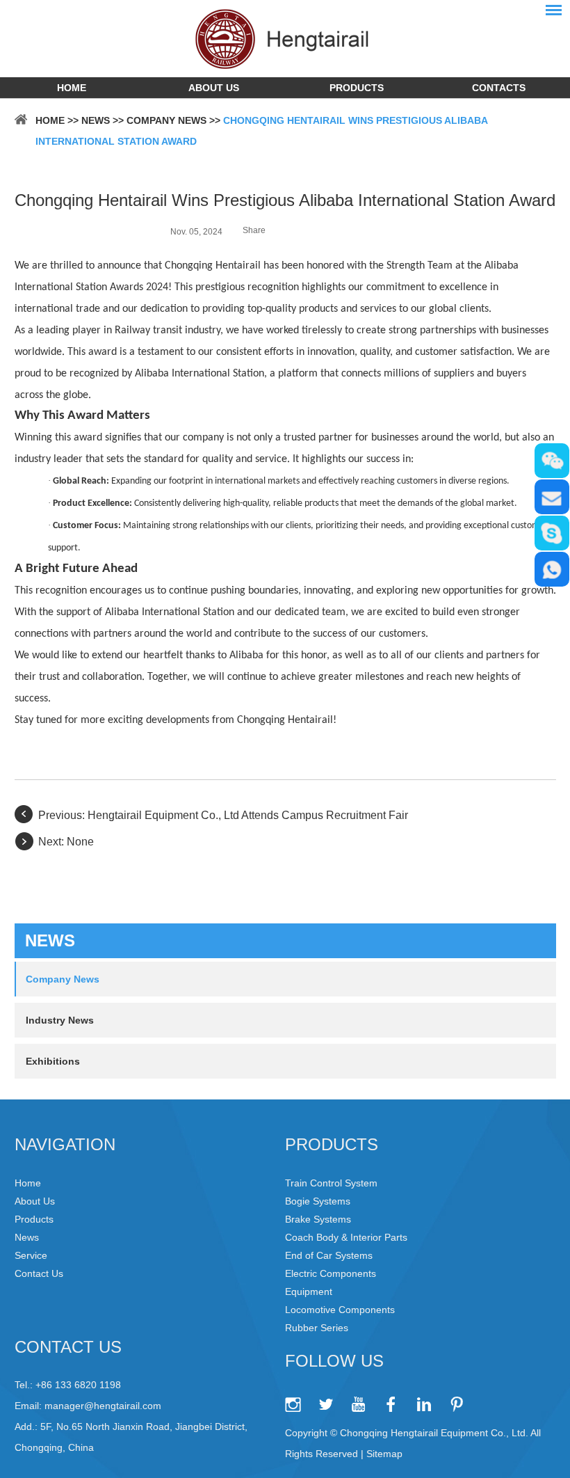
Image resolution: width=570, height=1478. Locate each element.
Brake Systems (318, 1219)
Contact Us (39, 1273)
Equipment (308, 1291)
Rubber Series (316, 1327)
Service (31, 1255)
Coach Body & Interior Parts (346, 1237)
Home (71, 87)
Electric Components (330, 1273)
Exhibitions (53, 1061)
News (95, 120)
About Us (213, 87)
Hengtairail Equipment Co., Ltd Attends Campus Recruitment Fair (248, 815)
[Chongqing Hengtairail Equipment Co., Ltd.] (285, 38)
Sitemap (384, 1453)
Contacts (499, 87)
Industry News (60, 1020)
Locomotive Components (340, 1309)
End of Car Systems (329, 1255)
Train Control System (331, 1183)
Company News (166, 120)
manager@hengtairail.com (102, 1405)
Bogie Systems (317, 1201)
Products (356, 87)
